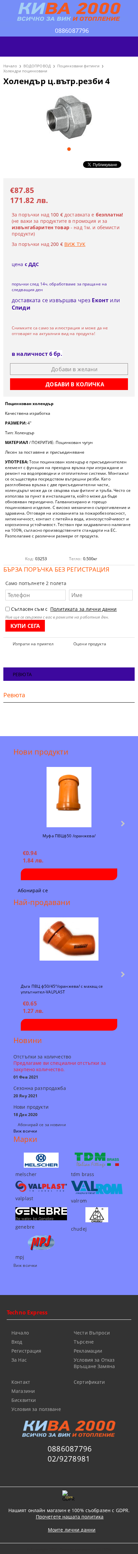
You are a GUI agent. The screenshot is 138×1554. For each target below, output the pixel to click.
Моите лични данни (71, 1530)
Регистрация (26, 1351)
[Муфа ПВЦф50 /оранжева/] (69, 797)
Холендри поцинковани (25, 70)
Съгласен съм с (64, 609)
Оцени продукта (89, 644)
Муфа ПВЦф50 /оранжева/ (69, 836)
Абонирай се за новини (42, 1124)
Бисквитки (23, 1400)
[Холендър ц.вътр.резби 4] (69, 117)
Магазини (23, 1391)
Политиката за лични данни (83, 609)
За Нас (19, 1360)
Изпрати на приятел (33, 644)
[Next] (122, 823)
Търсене (84, 1342)
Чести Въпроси (92, 1333)
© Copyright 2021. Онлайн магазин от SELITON (69, 1549)
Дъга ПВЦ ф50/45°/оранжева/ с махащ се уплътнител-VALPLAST (62, 988)
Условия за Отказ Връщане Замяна (94, 1363)
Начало (10, 65)
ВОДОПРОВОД (37, 65)
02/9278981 (69, 1458)
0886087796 (72, 30)
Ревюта (22, 674)
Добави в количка (69, 874)
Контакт (20, 1382)
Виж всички (25, 1131)
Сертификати (89, 1382)
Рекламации (88, 1351)
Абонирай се (33, 890)
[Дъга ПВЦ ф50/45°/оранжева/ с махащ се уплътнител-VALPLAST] (69, 947)
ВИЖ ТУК (74, 244)
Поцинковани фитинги (78, 65)
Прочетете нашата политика (70, 1516)
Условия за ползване (36, 1409)
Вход (16, 1342)
